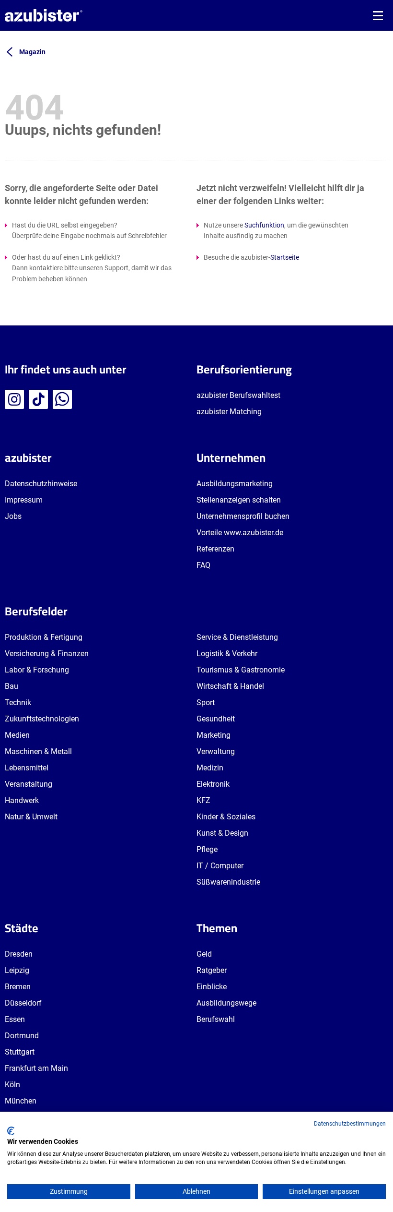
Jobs (13, 516)
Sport (205, 702)
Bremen (18, 986)
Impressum (24, 499)
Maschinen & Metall (38, 751)
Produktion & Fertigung (43, 637)
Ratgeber (211, 970)
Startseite (284, 257)
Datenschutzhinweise (41, 483)
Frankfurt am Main (36, 1068)
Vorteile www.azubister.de (239, 532)
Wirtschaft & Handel (230, 686)
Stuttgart (20, 1051)
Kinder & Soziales (225, 816)
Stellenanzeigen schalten (238, 499)
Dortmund (22, 1035)
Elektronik (213, 784)
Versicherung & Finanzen (47, 653)
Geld (204, 954)
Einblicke (211, 986)
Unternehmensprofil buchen (242, 516)
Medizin (209, 767)
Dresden (19, 954)
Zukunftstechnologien (42, 718)
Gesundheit (215, 718)
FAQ (203, 565)
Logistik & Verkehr (226, 653)
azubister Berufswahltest (238, 395)
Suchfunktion (264, 225)
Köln (12, 1084)
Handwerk (22, 800)
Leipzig (17, 970)
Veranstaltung (28, 784)
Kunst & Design (222, 833)
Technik (18, 702)
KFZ (203, 800)
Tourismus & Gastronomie (240, 669)
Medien (17, 735)
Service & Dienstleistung (237, 637)
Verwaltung (215, 751)
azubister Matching (229, 411)
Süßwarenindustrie (228, 882)
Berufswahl (215, 1019)
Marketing (213, 735)
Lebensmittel (26, 767)
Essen (15, 1019)
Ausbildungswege (226, 1003)
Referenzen (215, 548)
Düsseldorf (23, 1003)
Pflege (207, 849)
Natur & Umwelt (31, 816)
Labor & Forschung (37, 669)
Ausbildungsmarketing (234, 483)
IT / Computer (219, 865)
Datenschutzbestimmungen (350, 1123)
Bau (11, 686)
